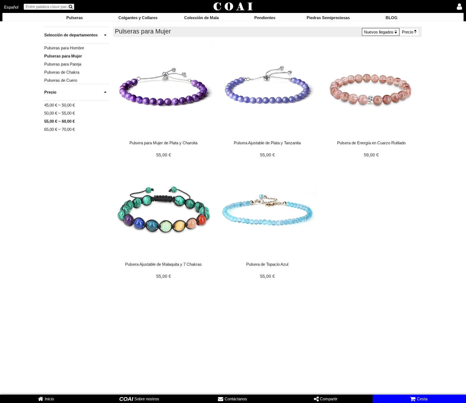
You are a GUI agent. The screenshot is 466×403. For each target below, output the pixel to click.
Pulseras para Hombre (64, 48)
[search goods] (70, 7)
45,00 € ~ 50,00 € (59, 105)
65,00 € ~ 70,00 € (59, 129)
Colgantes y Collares (137, 17)
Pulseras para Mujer (63, 56)
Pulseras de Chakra (61, 72)
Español (11, 7)
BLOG (392, 17)
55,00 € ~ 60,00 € (59, 121)
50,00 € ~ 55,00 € (59, 113)
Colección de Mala (201, 17)
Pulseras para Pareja (62, 64)
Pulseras (74, 17)
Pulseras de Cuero (60, 80)
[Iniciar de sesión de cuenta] (459, 7)
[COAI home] (233, 7)
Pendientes (264, 17)
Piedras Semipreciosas (328, 17)
